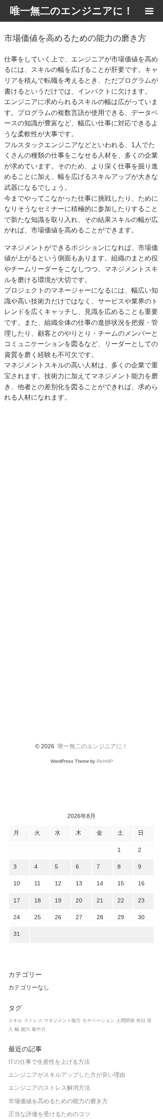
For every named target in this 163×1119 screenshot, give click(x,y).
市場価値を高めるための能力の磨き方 (58, 1101)
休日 (140, 1020)
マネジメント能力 (62, 1020)
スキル (15, 1020)
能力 (25, 1029)
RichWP (105, 761)
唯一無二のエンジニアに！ (93, 746)
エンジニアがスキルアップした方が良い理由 (66, 1075)
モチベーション (98, 1020)
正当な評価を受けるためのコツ (49, 1114)
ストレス (33, 1020)
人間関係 (125, 1020)
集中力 (39, 1029)
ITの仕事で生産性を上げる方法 (49, 1062)
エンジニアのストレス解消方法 (49, 1088)
